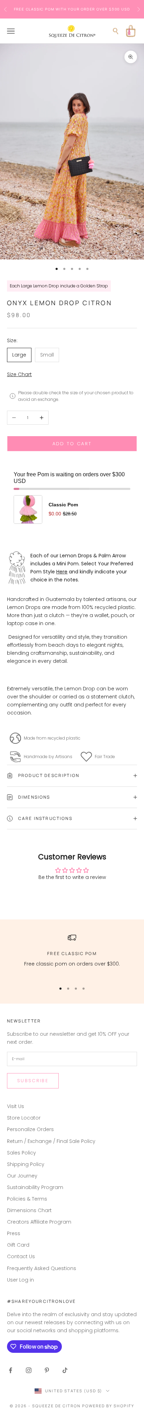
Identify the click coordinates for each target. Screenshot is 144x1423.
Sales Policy (21, 1152)
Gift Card (18, 1244)
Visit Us (15, 1106)
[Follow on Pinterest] (46, 1370)
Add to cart (72, 443)
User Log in (20, 1279)
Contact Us (21, 1256)
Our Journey (22, 1175)
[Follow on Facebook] (10, 1370)
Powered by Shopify (108, 1405)
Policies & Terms (27, 1198)
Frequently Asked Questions (41, 1268)
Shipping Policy (25, 1164)
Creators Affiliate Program (39, 1221)
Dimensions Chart (29, 1210)
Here (61, 571)
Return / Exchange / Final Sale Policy (51, 1141)
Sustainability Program (35, 1187)
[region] (72, 954)
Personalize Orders (30, 1129)
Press (13, 1233)
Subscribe (33, 1080)
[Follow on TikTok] (65, 1370)
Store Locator (24, 1117)
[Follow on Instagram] (28, 1370)
